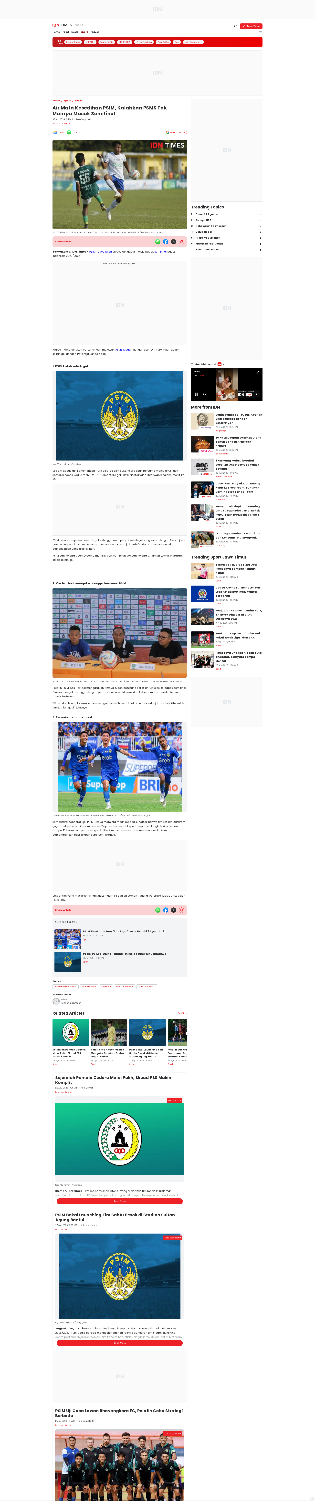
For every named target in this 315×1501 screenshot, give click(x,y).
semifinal (161, 252)
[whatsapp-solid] (157, 241)
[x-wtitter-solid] (173, 241)
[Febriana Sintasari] (56, 1001)
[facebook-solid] (165, 241)
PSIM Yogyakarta (100, 252)
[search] (236, 26)
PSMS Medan (123, 350)
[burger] (260, 32)
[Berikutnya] (187, 1192)
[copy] (181, 241)
